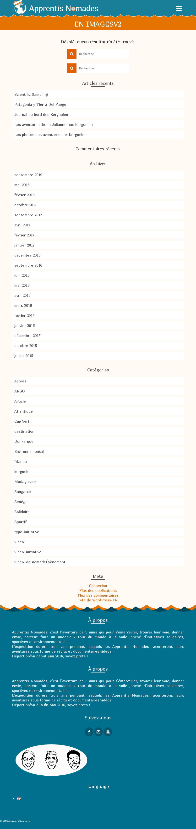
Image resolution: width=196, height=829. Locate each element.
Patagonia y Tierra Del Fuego (40, 104)
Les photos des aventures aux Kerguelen (50, 134)
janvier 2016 (24, 325)
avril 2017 (22, 225)
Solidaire (22, 511)
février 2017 (24, 235)
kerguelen (23, 471)
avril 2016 (22, 295)
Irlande (20, 461)
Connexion (98, 585)
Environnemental (29, 451)
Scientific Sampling (31, 94)
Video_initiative (27, 551)
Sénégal (21, 501)
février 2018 (24, 194)
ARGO (19, 391)
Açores (20, 381)
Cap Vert (21, 421)
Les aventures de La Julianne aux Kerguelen (53, 124)
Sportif (20, 521)
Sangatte (22, 491)
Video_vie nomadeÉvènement (39, 562)
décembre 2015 (27, 335)
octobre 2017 (25, 204)
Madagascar (25, 481)
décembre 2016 (27, 255)
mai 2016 (21, 285)
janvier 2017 (24, 245)
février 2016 (24, 315)
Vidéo (19, 541)
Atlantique (23, 411)
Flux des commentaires (98, 595)
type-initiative (26, 531)
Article (20, 401)
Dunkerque (23, 441)
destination (24, 431)
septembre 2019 (28, 174)
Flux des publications (98, 590)
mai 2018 (21, 184)
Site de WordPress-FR (98, 600)
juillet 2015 (23, 355)
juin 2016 (21, 275)
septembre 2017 (28, 215)
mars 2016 (23, 305)
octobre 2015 (25, 345)
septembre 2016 (28, 265)
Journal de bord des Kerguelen (41, 114)
